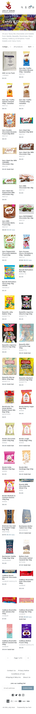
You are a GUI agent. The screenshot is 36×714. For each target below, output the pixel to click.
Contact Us (11, 670)
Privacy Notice (23, 670)
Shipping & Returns (13, 677)
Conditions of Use (18, 674)
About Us (26, 677)
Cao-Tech (28, 707)
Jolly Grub (11, 707)
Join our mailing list (18, 683)
